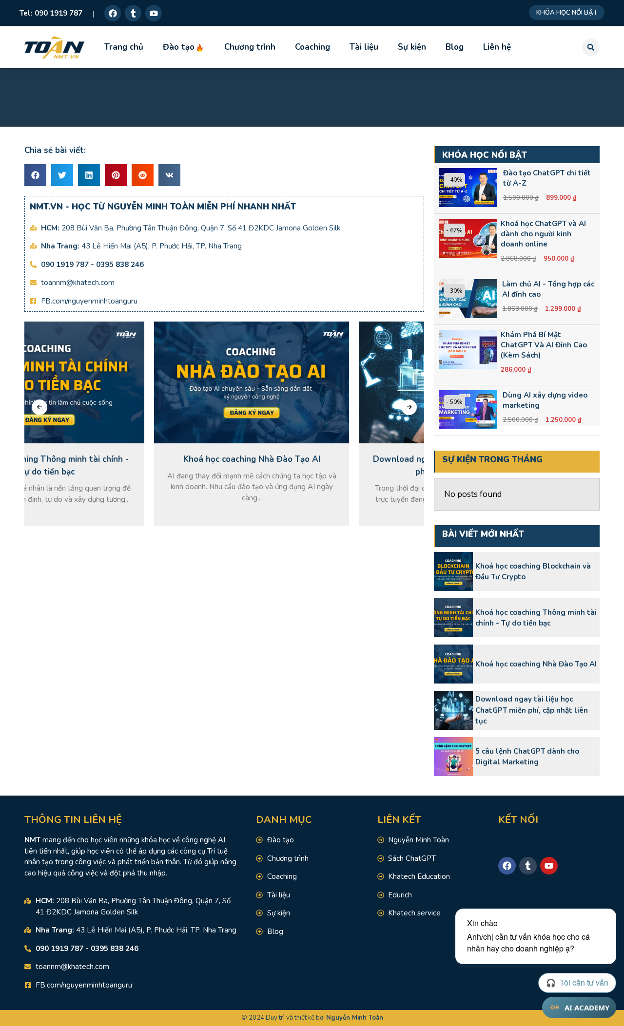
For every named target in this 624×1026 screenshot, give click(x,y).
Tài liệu (364, 47)
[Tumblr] (133, 13)
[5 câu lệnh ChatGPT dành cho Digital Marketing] (453, 756)
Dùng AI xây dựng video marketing (545, 400)
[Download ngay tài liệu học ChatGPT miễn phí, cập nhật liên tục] (453, 710)
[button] (591, 47)
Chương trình (249, 47)
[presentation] (39, 407)
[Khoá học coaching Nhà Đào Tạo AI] (453, 664)
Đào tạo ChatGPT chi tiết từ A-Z (547, 178)
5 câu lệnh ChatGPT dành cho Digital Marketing (527, 756)
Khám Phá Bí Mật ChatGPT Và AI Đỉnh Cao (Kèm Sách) (544, 345)
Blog (455, 47)
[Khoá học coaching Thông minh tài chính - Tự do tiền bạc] (453, 617)
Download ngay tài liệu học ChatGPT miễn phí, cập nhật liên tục (531, 710)
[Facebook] (112, 13)
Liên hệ (497, 47)
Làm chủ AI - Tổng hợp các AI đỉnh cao (548, 289)
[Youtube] (153, 13)
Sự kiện (412, 47)
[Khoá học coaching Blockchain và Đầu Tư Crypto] (453, 571)
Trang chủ (123, 47)
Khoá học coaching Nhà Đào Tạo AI (536, 664)
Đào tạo (179, 47)
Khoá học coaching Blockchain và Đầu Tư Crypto (533, 571)
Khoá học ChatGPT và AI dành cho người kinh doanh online (543, 234)
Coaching (312, 47)
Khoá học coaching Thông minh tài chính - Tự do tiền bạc (536, 618)
